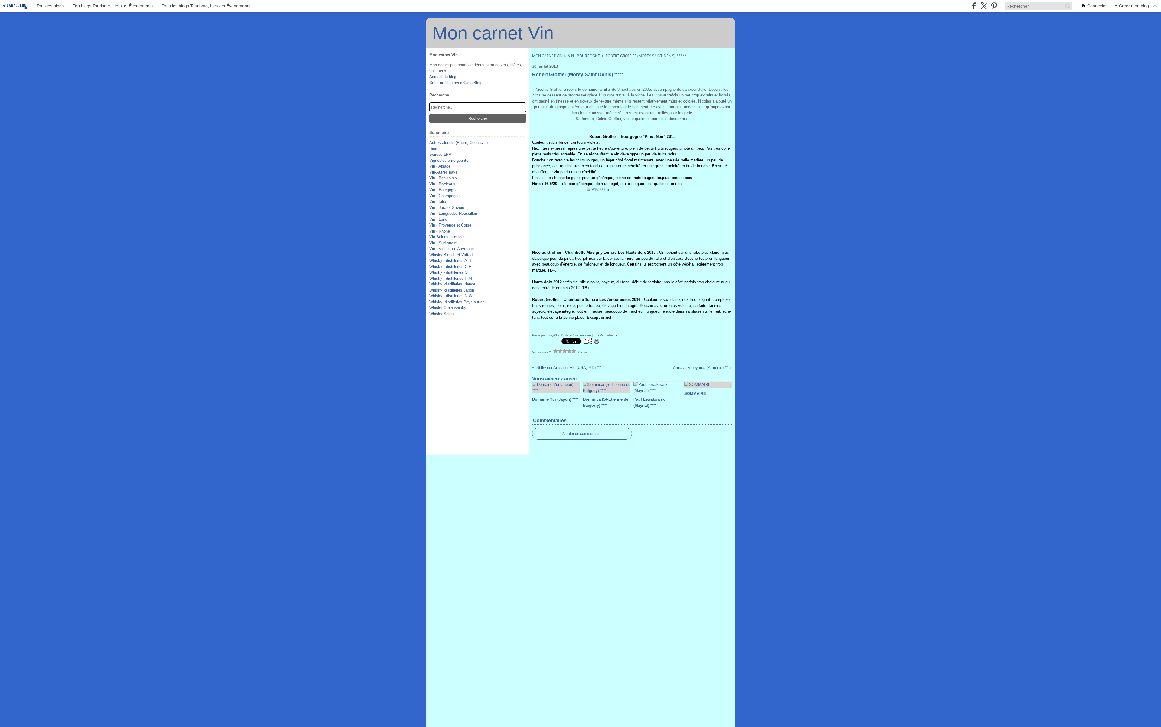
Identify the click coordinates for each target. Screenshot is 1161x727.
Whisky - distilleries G (448, 272)
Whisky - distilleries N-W (450, 296)
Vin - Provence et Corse (450, 225)
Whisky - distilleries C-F (450, 266)
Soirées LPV (440, 154)
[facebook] (974, 5)
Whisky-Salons (442, 313)
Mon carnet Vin (547, 55)
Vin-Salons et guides (447, 237)
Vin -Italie (437, 201)
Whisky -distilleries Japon (451, 290)
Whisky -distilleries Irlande (452, 284)
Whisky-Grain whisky (447, 307)
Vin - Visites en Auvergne (451, 248)
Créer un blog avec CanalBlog (455, 82)
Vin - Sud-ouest (443, 243)
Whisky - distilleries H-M (450, 278)
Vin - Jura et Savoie (446, 207)
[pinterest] (994, 5)
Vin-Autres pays (443, 172)
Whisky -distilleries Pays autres (457, 302)
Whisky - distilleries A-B (450, 260)
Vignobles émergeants (448, 160)
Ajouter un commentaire (582, 434)
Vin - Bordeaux (442, 184)
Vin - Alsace (439, 166)
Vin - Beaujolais (443, 178)
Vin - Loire (438, 219)
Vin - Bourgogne (443, 189)
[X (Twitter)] (984, 5)
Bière (433, 148)
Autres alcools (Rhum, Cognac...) (458, 142)
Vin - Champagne (444, 196)
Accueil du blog (442, 76)
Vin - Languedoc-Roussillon (453, 213)
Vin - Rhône (439, 231)
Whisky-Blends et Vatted (451, 255)
